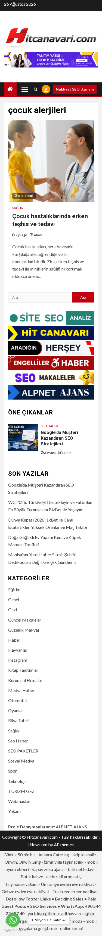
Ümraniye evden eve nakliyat (67, 884)
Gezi (12, 609)
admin (38, 235)
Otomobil (17, 700)
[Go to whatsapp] (13, 920)
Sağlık (17, 208)
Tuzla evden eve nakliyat (75, 891)
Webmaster (19, 801)
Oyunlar (15, 710)
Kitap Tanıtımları (23, 670)
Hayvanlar (17, 649)
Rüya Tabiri (18, 720)
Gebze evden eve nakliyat (25, 891)
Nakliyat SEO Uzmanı (75, 89)
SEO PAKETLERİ (23, 750)
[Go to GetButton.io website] (13, 930)
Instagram (17, 659)
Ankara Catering (53, 854)
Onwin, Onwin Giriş (23, 861)
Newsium (38, 844)
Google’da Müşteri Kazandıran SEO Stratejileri (59, 438)
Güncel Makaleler (24, 619)
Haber (14, 639)
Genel (13, 599)
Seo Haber (49, 426)
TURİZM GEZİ (22, 791)
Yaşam (14, 811)
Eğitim (14, 589)
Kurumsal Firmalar (25, 680)
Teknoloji (17, 781)
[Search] (35, 89)
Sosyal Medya (21, 760)
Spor (12, 770)
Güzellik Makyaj (23, 629)
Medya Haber (21, 690)
